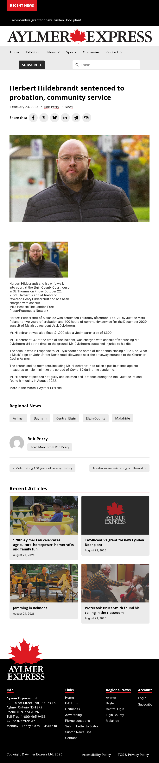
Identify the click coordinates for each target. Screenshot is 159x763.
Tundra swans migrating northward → (119, 468)
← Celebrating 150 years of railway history (43, 468)
